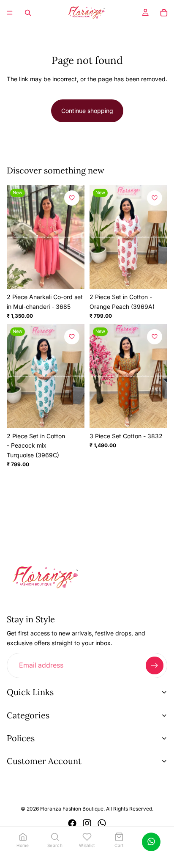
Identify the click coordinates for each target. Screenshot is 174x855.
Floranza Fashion (60, 809)
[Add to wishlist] (71, 198)
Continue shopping (87, 110)
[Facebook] (72, 823)
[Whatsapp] (102, 823)
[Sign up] (154, 665)
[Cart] (164, 12)
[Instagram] (87, 823)
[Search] (28, 12)
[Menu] (9, 12)
